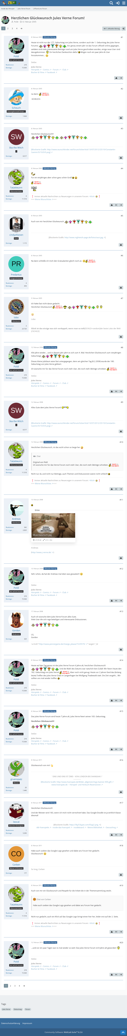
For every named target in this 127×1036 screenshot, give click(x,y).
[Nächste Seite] (21, 28)
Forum (56, 69)
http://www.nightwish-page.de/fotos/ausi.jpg (83, 237)
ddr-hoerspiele (42, 827)
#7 (122, 298)
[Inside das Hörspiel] (11, 3)
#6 (122, 255)
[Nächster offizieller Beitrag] (121, 78)
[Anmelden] (117, 3)
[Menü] (123, 3)
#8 (122, 347)
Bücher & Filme (37, 72)
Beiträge (9, 68)
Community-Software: (63, 1032)
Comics (46, 69)
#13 (121, 611)
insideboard (79, 827)
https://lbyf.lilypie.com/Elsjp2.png (83, 824)
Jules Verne (6, 1009)
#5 (122, 215)
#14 (121, 660)
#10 (121, 442)
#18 (121, 845)
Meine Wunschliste (43, 199)
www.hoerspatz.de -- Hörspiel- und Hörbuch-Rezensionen (76, 784)
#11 (121, 499)
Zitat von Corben (44, 899)
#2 (122, 88)
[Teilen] (123, 29)
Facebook (51, 72)
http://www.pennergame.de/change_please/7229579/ (62, 644)
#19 (121, 885)
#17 (121, 802)
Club (64, 69)
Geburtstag (18, 1009)
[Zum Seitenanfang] (123, 1032)
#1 (122, 37)
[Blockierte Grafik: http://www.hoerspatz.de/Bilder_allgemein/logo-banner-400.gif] (76, 782)
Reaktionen (10, 65)
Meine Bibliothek (95, 827)
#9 (122, 402)
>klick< (92, 196)
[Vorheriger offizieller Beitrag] (116, 205)
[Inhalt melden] (116, 78)
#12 (121, 568)
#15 (121, 711)
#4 (122, 168)
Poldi (16, 21)
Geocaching (111, 827)
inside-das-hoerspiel (61, 827)
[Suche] (111, 3)
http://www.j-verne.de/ (41, 552)
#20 (121, 942)
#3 (122, 128)
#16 (121, 760)
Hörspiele (35, 69)
